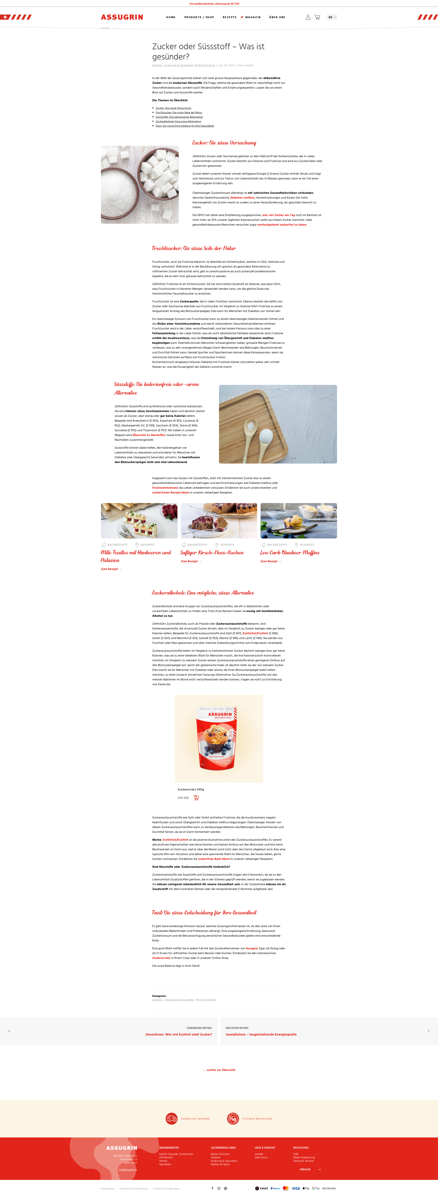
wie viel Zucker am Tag (278, 215)
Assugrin (252, 948)
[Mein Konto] (308, 17)
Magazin (253, 17)
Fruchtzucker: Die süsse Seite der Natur (179, 112)
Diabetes (157, 65)
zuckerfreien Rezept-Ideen (170, 492)
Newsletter (165, 1164)
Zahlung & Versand (303, 1161)
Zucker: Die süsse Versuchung (174, 108)
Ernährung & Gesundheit (178, 65)
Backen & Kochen (220, 1154)
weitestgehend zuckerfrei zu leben (281, 224)
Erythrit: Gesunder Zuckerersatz (176, 1154)
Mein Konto (261, 1157)
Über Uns (277, 17)
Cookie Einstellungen (166, 1188)
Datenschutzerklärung (134, 1188)
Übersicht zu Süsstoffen (149, 435)
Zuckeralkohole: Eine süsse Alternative (178, 121)
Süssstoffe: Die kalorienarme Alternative (179, 117)
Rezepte (230, 17)
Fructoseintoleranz (165, 487)
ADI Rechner (166, 1157)
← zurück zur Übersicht (219, 1070)
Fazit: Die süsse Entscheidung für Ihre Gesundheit (185, 126)
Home (171, 17)
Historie (163, 1161)
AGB (295, 1154)
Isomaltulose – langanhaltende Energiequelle (261, 1031)
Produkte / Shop (199, 17)
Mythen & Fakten (205, 65)
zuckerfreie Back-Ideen (214, 858)
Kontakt (259, 1154)
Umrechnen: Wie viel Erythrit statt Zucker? (179, 1031)
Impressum (108, 1188)
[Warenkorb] (317, 17)
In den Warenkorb (196, 798)
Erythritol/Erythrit (255, 633)
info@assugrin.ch (128, 1170)
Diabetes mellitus (242, 197)
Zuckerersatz (161, 957)
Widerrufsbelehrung (304, 1157)
